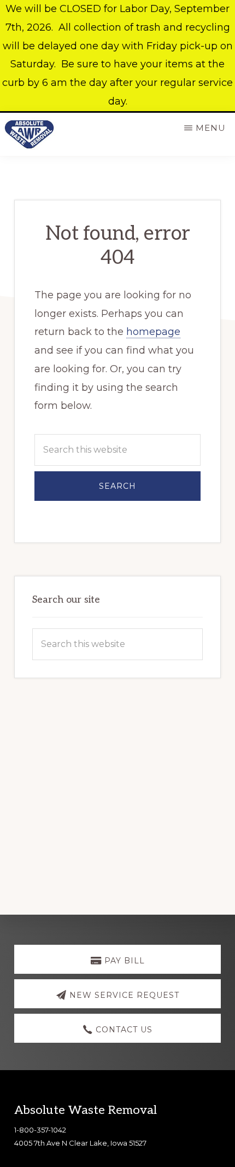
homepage (153, 332)
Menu (211, 128)
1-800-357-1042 (40, 1129)
